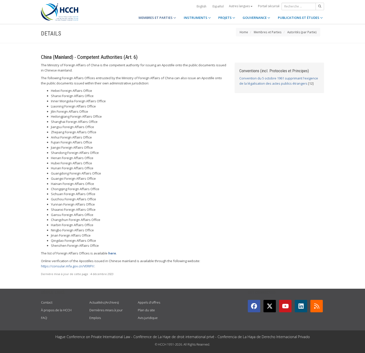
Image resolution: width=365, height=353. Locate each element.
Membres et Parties (268, 32)
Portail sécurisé (269, 6)
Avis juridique (148, 318)
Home (244, 32)
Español (218, 6)
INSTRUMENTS (196, 17)
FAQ (44, 318)
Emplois (95, 318)
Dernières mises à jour (106, 310)
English (201, 6)
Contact (46, 302)
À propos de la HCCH (56, 310)
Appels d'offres (149, 302)
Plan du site (146, 310)
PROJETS (225, 17)
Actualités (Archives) (104, 302)
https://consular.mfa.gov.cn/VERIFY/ (67, 266)
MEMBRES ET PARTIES (156, 17)
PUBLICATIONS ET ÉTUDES (299, 17)
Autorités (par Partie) (302, 32)
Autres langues (240, 6)
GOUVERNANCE (255, 17)
